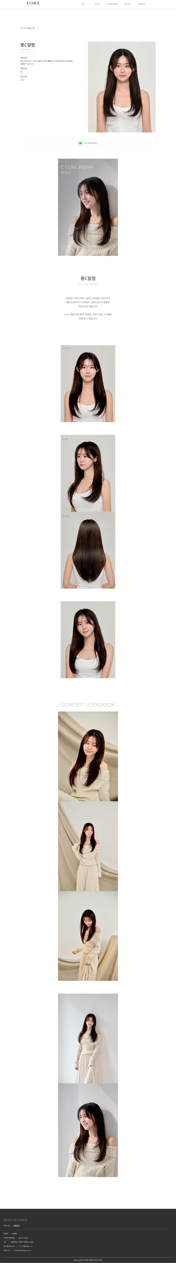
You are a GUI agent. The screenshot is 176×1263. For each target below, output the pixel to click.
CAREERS (141, 4)
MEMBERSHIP (112, 4)
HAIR (83, 4)
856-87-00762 (23, 1238)
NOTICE (127, 4)
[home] (34, 3)
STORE (97, 4)
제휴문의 (17, 1225)
